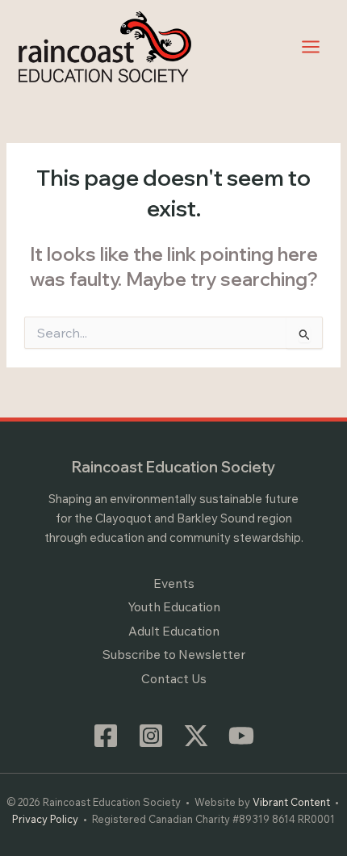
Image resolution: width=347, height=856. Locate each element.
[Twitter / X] (196, 736)
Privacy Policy (45, 818)
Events (173, 583)
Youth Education (174, 606)
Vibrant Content (291, 801)
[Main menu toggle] (311, 46)
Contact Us (174, 678)
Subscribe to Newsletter (173, 654)
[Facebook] (106, 736)
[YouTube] (241, 736)
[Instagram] (151, 736)
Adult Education (173, 631)
